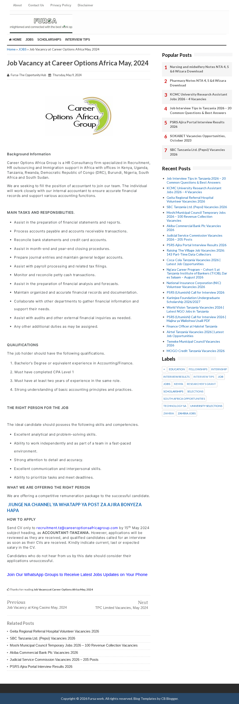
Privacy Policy (60, 5)
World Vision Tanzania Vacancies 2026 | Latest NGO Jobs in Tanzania (195, 309)
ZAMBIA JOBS (187, 413)
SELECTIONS (195, 391)
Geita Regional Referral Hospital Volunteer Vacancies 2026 (54, 631)
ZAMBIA (168, 413)
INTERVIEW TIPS (203, 376)
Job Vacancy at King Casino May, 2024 (37, 607)
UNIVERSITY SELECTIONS (206, 406)
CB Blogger (169, 698)
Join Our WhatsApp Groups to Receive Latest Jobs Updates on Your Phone (77, 574)
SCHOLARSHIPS (173, 391)
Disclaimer (85, 5)
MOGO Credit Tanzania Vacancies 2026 (196, 351)
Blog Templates (145, 698)
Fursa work (96, 698)
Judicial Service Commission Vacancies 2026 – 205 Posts (54, 659)
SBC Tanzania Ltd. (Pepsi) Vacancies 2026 (42, 638)
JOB (220, 376)
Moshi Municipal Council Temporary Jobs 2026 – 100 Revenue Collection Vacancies (74, 645)
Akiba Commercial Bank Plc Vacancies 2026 (44, 652)
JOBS (22, 49)
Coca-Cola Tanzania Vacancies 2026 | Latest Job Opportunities (194, 262)
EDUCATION (177, 369)
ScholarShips (49, 39)
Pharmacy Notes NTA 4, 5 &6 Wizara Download (198, 82)
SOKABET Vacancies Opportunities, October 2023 (197, 138)
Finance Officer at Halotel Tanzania (192, 326)
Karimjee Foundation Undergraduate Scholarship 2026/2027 (193, 300)
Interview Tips (77, 39)
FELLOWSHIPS (198, 369)
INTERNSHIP (219, 369)
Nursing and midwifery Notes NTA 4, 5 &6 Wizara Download (199, 69)
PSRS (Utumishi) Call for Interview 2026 (195, 292)
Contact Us (36, 5)
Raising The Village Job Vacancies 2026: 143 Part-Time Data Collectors (196, 252)
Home (17, 39)
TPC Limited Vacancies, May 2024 (121, 608)
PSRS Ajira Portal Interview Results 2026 (41, 666)
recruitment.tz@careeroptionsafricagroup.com (77, 528)
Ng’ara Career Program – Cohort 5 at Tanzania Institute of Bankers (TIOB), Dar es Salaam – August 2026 (197, 273)
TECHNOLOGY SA (174, 406)
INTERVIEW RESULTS (176, 376)
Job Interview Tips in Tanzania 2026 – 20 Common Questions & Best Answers (200, 110)
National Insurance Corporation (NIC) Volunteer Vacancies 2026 (194, 285)
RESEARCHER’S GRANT (201, 384)
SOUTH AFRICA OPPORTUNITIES (184, 398)
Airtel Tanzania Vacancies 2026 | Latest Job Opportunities (195, 334)
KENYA (178, 384)
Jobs (29, 39)
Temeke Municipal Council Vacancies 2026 (193, 343)
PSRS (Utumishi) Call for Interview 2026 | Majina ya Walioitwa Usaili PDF (196, 319)
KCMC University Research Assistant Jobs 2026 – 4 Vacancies (198, 96)
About (17, 5)
